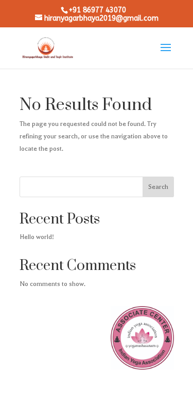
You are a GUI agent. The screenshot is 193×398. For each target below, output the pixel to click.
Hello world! (37, 237)
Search (158, 186)
